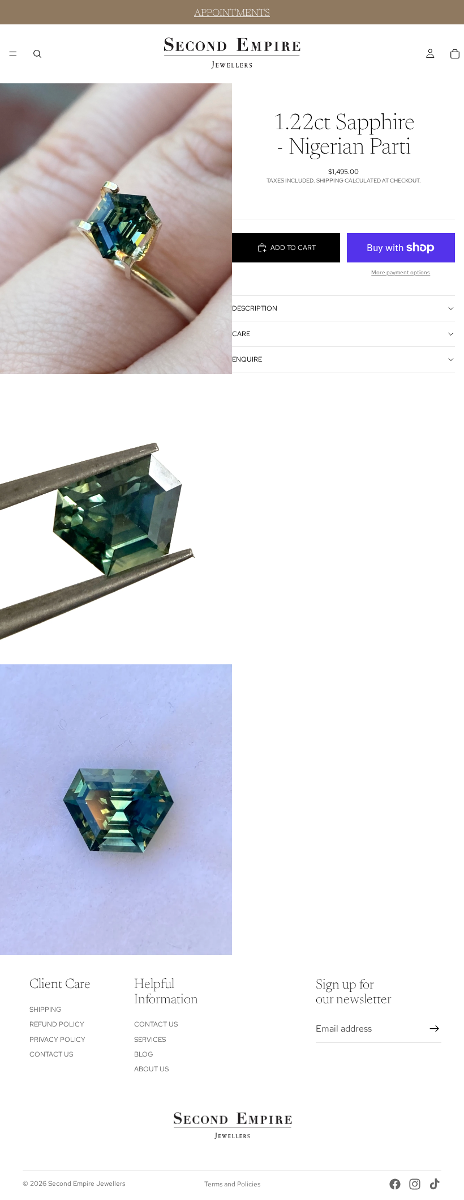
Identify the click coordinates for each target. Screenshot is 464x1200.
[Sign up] (434, 1028)
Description (254, 308)
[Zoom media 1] (116, 228)
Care (241, 333)
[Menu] (13, 54)
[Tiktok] (434, 1184)
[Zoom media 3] (116, 809)
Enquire (247, 359)
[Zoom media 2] (116, 519)
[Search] (37, 53)
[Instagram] (415, 1184)
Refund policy (56, 1024)
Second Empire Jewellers (86, 1183)
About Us (151, 1069)
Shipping (45, 1009)
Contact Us (51, 1054)
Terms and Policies (232, 1184)
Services (150, 1039)
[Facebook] (395, 1184)
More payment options (400, 272)
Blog (143, 1054)
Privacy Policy (57, 1039)
